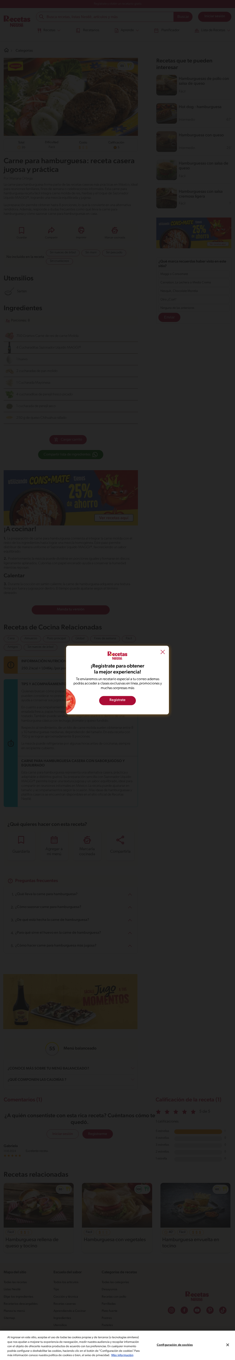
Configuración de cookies (175, 1344)
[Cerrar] (228, 1345)
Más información (122, 1355)
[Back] (162, 652)
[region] (117, 1345)
